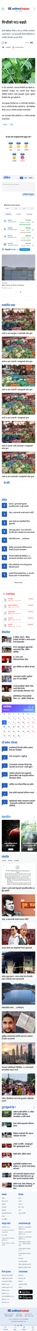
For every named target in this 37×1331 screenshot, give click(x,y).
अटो (19, 1210)
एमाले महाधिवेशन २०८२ (8, 1296)
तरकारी (5, 125)
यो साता (10, 861)
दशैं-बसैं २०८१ (5, 1303)
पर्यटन (20, 1201)
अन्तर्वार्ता (4, 1207)
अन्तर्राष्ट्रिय (4, 1219)
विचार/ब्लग (5, 1201)
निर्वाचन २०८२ (5, 1294)
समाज (3, 1198)
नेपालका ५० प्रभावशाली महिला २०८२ (24, 1228)
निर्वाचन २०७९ (5, 1291)
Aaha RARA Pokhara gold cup (8, 1239)
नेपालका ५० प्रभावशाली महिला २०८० (24, 1238)
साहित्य (3, 1204)
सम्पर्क (20, 1288)
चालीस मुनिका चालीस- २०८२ (24, 1250)
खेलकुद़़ (4, 1210)
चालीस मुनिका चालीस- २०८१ (24, 1255)
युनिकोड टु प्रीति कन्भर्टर (24, 1268)
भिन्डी (12, 125)
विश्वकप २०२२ (5, 1300)
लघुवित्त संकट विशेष (7, 1279)
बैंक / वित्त (21, 1207)
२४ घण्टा (4, 861)
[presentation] (16, 292)
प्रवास (3, 1216)
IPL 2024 (4, 1235)
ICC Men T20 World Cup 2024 (8, 1231)
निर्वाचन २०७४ (6, 1285)
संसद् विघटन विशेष (7, 1282)
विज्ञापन (20, 1282)
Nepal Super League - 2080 (9, 1244)
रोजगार (20, 1204)
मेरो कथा (20, 1259)
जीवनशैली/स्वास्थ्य (6, 1213)
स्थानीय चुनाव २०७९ (7, 1288)
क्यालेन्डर (7, 707)
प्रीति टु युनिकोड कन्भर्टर (24, 1265)
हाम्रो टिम (20, 1276)
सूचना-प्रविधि (21, 1213)
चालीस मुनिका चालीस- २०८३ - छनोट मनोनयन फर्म (24, 1244)
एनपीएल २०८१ (6, 1227)
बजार (19, 1198)
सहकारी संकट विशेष (7, 1276)
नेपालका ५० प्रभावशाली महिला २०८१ (24, 1233)
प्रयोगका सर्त (21, 1279)
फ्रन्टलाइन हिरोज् (22, 1262)
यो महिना (16, 861)
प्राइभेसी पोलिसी (22, 1285)
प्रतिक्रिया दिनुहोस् (28, 194)
